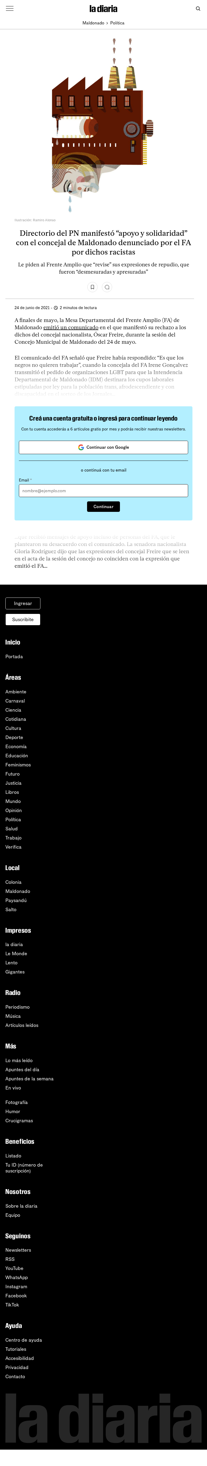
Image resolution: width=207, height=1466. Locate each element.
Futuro (12, 774)
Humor (12, 1111)
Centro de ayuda (23, 1340)
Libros (12, 792)
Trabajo (13, 838)
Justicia (13, 783)
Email (25, 480)
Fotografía (16, 1102)
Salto (10, 910)
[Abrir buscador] (198, 8)
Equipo (12, 1215)
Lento (11, 963)
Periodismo (17, 1007)
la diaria (14, 944)
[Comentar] (107, 287)
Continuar (103, 506)
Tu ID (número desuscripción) (24, 1168)
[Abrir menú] (9, 8)
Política (117, 23)
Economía (16, 747)
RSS (10, 1259)
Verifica (13, 847)
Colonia (13, 882)
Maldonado (93, 23)
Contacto (15, 1377)
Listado (13, 1156)
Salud (11, 829)
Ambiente (15, 692)
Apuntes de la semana (29, 1079)
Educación (16, 756)
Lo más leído (19, 1060)
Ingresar (23, 603)
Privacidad (17, 1367)
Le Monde (16, 954)
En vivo (13, 1088)
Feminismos (18, 765)
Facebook (16, 1296)
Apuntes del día (22, 1070)
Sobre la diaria (21, 1206)
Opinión (13, 810)
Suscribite (23, 619)
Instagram (16, 1287)
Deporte (14, 737)
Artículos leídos (21, 1025)
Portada (14, 657)
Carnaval (15, 701)
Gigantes (15, 972)
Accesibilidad (19, 1358)
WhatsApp (16, 1277)
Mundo (13, 801)
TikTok (12, 1305)
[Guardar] (92, 287)
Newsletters (18, 1250)
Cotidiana (15, 719)
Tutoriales (15, 1349)
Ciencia (13, 710)
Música (13, 1016)
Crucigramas (19, 1121)
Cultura (13, 728)
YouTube (14, 1268)
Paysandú (16, 900)
